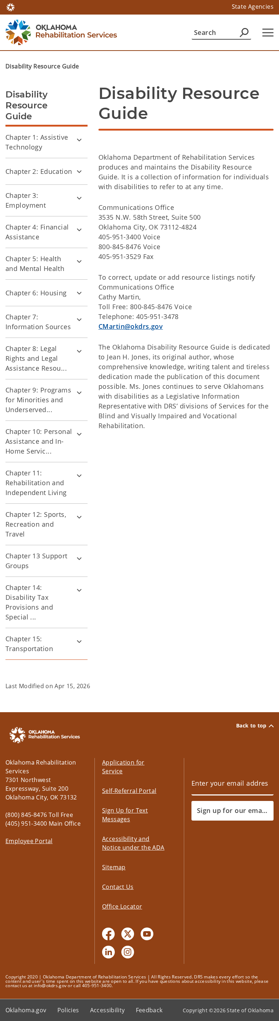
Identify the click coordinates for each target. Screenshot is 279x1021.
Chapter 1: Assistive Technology (36, 142)
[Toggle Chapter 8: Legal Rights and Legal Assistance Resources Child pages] (79, 351)
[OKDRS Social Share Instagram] (127, 952)
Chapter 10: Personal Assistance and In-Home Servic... (38, 441)
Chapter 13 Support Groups (36, 560)
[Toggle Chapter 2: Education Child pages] (79, 171)
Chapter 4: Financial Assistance (37, 232)
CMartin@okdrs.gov (130, 326)
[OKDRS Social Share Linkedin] (108, 952)
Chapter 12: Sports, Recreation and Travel (35, 524)
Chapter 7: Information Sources (38, 321)
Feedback (149, 1010)
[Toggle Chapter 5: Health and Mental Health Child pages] (79, 261)
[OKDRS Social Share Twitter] (127, 934)
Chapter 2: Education (38, 171)
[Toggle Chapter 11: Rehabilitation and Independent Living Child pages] (79, 475)
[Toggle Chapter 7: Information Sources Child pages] (79, 319)
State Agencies (253, 7)
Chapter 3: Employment (25, 200)
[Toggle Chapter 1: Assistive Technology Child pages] (79, 139)
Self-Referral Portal (129, 791)
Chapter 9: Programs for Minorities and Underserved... (38, 400)
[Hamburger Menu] (268, 32)
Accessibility (107, 1010)
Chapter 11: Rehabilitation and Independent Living (36, 482)
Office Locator (122, 906)
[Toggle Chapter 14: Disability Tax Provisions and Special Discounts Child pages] (79, 590)
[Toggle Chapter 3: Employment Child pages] (79, 198)
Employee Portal (29, 841)
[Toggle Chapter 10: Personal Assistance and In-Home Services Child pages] (79, 434)
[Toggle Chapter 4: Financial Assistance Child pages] (79, 229)
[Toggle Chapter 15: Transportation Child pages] (79, 641)
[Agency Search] (244, 32)
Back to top (251, 725)
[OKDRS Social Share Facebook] (108, 934)
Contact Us (118, 887)
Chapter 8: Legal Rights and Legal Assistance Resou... (36, 358)
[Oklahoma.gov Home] (10, 6)
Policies (68, 1010)
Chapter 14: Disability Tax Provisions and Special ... (29, 602)
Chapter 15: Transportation (29, 643)
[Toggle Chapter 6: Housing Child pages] (79, 293)
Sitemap (114, 867)
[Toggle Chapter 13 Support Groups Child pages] (79, 558)
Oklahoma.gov (25, 1010)
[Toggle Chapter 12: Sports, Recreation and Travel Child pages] (79, 517)
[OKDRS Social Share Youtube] (147, 934)
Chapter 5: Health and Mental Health (34, 263)
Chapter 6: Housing (36, 292)
